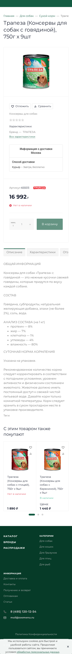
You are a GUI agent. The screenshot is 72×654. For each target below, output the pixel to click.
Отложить (22, 106)
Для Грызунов (48, 552)
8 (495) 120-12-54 (23, 611)
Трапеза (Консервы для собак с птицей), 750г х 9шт (18, 482)
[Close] (67, 647)
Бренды (9, 542)
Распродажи (14, 548)
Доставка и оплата (15, 578)
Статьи (7, 601)
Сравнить (44, 106)
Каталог (10, 536)
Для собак (45, 541)
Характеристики (43, 252)
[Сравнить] (30, 453)
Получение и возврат (17, 590)
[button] (31, 514)
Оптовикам (10, 596)
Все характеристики (22, 136)
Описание (14, 252)
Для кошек (46, 546)
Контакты (9, 584)
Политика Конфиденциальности (36, 634)
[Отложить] (30, 447)
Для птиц (45, 558)
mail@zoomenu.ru (22, 617)
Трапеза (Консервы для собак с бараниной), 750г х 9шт (51, 484)
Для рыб (44, 564)
